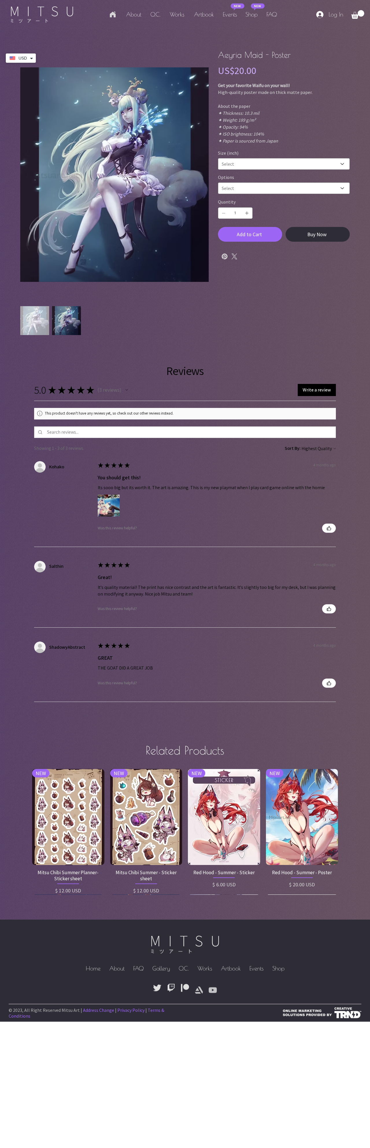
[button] (126, 390)
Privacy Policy (131, 1010)
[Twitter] (234, 256)
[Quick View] (68, 817)
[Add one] (247, 213)
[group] (185, 832)
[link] (357, 14)
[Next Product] (346, 816)
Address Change (98, 1010)
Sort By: (293, 448)
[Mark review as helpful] (329, 528)
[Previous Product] (23, 816)
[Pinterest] (224, 256)
